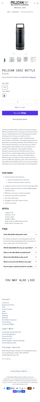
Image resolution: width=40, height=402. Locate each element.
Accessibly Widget (8, 324)
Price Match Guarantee (9, 320)
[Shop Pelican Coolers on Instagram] (7, 359)
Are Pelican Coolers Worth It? (11, 332)
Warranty (5, 318)
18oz (5, 87)
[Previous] (14, 53)
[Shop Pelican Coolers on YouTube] (9, 359)
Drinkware (15, 12)
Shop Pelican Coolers (16, 377)
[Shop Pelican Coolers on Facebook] (5, 359)
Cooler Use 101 (7, 336)
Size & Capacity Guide (9, 343)
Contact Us (5, 303)
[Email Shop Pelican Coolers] (3, 359)
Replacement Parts (8, 305)
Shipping (5, 315)
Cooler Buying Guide (8, 334)
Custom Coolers (7, 309)
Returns (4, 313)
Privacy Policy (6, 322)
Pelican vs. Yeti (7, 338)
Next (24, 8)
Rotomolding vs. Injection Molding (13, 341)
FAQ (3, 307)
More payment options (20, 119)
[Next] (25, 53)
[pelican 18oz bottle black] (20, 33)
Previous (17, 8)
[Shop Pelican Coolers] (20, 3)
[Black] (4, 95)
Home (8, 12)
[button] (20, 234)
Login (4, 311)
